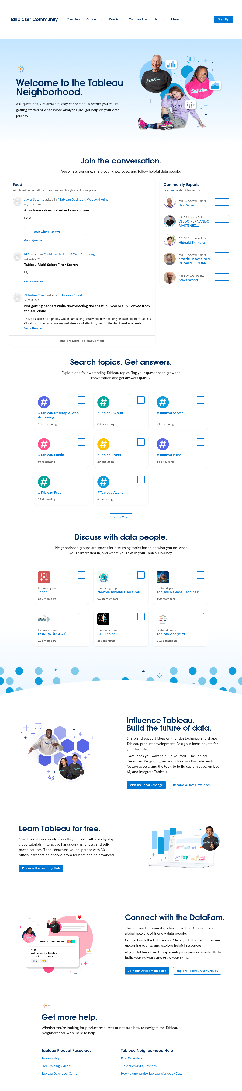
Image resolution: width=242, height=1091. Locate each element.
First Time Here (131, 1058)
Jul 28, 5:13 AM (32, 300)
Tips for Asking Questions (139, 1066)
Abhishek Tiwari (35, 295)
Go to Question (33, 240)
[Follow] (218, 202)
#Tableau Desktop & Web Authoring (83, 200)
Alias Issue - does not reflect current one (56, 210)
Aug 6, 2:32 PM (32, 258)
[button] (82, 340)
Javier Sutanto (34, 200)
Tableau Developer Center (60, 1073)
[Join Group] (81, 575)
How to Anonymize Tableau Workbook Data (152, 1073)
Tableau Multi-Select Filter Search (51, 264)
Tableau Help (51, 1058)
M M (27, 254)
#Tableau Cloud (70, 295)
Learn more (171, 190)
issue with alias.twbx (47, 232)
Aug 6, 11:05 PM (32, 204)
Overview (73, 19)
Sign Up (223, 19)
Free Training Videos (56, 1066)
